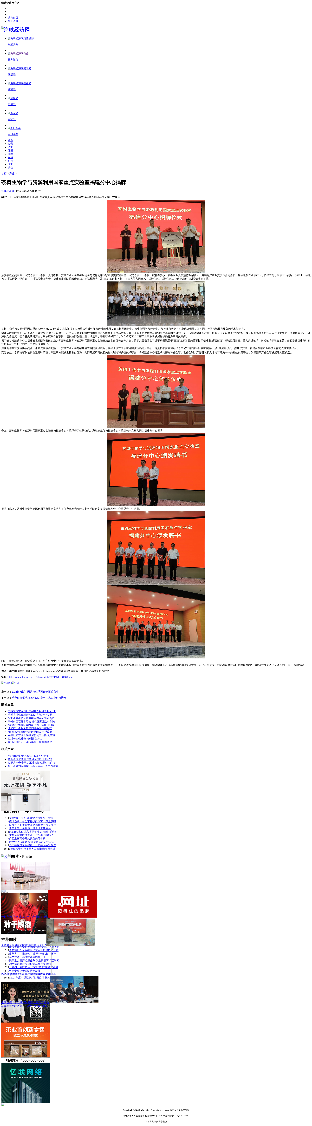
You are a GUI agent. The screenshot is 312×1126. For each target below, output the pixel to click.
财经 (10, 157)
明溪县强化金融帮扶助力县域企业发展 (30, 714)
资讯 (10, 143)
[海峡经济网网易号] (19, 68)
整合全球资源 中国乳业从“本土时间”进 (30, 759)
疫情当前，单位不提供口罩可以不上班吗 (32, 821)
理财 (10, 150)
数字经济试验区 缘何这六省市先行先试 (31, 842)
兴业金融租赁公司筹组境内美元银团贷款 (31, 718)
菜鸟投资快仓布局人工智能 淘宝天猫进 (32, 848)
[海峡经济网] (15, 30)
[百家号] (13, 113)
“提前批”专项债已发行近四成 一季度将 (30, 731)
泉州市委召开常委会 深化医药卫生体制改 (31, 721)
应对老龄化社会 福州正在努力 (25, 738)
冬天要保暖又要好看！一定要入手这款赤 (32, 845)
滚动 (10, 167)
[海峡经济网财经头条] (21, 38)
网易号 (12, 74)
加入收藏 (13, 21)
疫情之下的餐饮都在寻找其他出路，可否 (32, 825)
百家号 (12, 119)
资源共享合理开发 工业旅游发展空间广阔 (31, 762)
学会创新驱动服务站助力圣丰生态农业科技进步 (39, 697)
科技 (10, 160)
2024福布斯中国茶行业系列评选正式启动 (35, 691)
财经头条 (13, 44)
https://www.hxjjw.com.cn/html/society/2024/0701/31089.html (41, 677)
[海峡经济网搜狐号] (19, 83)
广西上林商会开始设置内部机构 (27, 838)
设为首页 (13, 17)
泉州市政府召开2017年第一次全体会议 (30, 742)
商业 (10, 164)
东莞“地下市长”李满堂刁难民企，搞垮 (31, 818)
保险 (10, 154)
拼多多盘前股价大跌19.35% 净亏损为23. (32, 835)
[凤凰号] (13, 98)
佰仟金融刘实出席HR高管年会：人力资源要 (33, 766)
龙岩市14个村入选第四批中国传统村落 (30, 728)
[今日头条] (14, 128)
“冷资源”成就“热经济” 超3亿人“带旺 (28, 755)
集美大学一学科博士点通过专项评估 (30, 828)
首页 (10, 140)
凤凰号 (12, 104)
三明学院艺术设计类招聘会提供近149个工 (32, 711)
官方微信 (13, 59)
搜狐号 (12, 89)
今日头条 (13, 134)
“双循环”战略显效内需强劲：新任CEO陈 (31, 725)
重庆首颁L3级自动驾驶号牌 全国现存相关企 (34, 947)
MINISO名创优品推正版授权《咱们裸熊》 (33, 831)
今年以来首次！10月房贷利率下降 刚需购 (31, 735)
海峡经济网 (7, 191)
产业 (10, 147)
